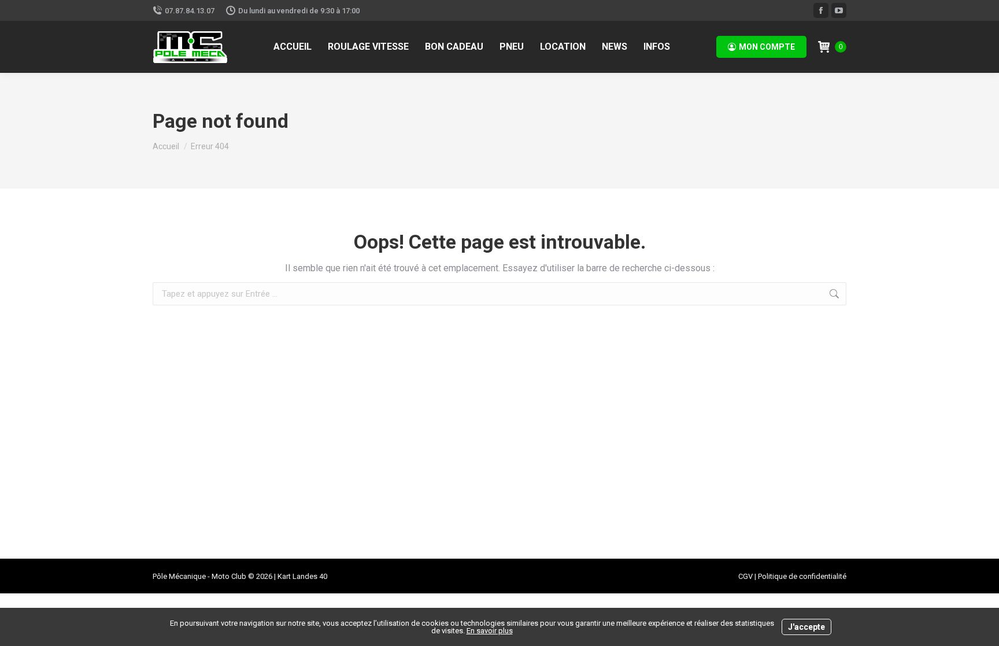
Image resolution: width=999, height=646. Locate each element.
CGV (745, 576)
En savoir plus (490, 630)
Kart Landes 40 (302, 576)
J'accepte (806, 627)
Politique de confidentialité (802, 576)
